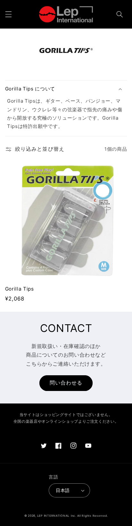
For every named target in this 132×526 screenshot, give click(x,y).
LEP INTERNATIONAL (53, 515)
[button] (8, 14)
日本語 (63, 490)
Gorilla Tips (19, 289)
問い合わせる (66, 383)
